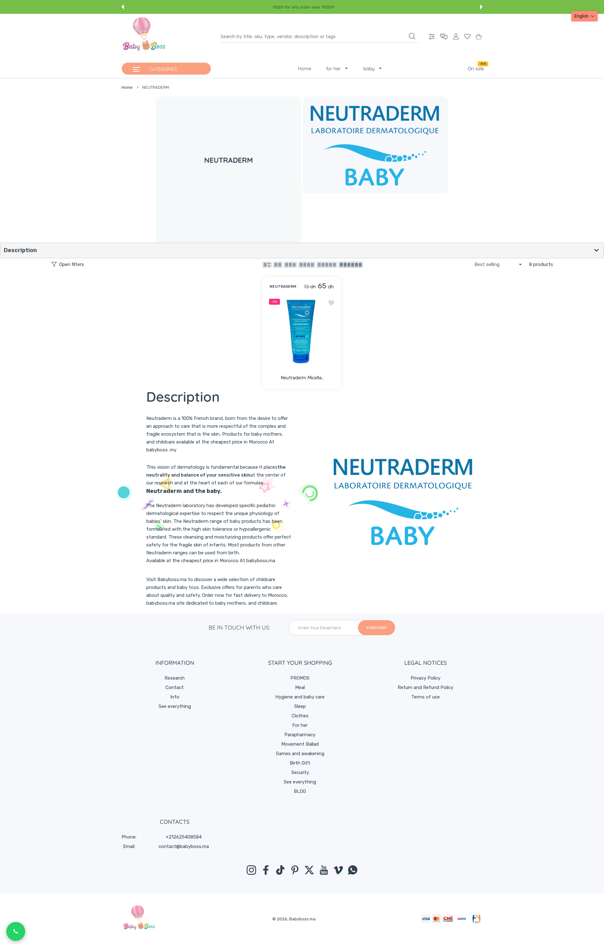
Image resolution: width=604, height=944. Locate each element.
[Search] (412, 36)
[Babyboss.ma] (144, 36)
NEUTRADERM (283, 286)
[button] (122, 6)
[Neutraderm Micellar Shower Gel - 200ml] (302, 331)
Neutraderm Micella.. (302, 378)
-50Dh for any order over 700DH (303, 7)
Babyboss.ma (302, 919)
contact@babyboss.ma (184, 846)
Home (127, 87)
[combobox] (319, 36)
